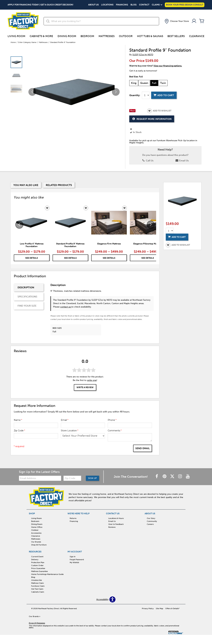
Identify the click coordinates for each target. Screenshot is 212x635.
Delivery (34, 559)
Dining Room (67, 36)
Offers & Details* (172, 608)
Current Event (37, 556)
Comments (115, 430)
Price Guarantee (38, 568)
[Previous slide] (19, 224)
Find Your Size (27, 305)
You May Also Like (25, 185)
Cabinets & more (41, 36)
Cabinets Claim (37, 592)
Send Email (142, 448)
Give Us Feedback (116, 524)
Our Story (151, 518)
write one (92, 380)
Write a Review (85, 387)
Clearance (196, 36)
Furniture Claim (38, 586)
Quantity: (134, 95)
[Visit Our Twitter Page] (172, 476)
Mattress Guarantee (39, 571)
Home (13, 42)
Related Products (59, 185)
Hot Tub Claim (37, 589)
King (133, 82)
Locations (107, 5)
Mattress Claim (37, 583)
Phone (112, 420)
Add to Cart (165, 95)
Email (64, 420)
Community (152, 521)
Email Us (184, 160)
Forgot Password (77, 559)
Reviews (111, 527)
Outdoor (126, 36)
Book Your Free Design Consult (184, 4)
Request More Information (154, 119)
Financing (122, 5)
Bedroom (87, 36)
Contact (144, 5)
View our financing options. (167, 65)
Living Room (16, 36)
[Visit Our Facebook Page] (157, 476)
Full (154, 82)
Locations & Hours (116, 518)
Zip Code (19, 430)
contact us (65, 306)
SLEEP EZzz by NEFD (142, 54)
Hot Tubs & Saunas (150, 36)
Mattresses (107, 36)
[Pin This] (132, 111)
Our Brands (36, 542)
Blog (134, 5)
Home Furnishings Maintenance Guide (47, 574)
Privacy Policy (148, 608)
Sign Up (92, 478)
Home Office (36, 527)
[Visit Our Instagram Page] (180, 476)
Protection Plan (37, 562)
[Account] (194, 21)
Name (18, 420)
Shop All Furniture (39, 545)
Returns (73, 518)
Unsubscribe (36, 580)
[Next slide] (151, 224)
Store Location (69, 430)
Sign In (72, 556)
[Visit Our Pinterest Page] (165, 476)
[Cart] (201, 21)
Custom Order (37, 565)
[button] (176, 21)
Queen (144, 82)
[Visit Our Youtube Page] (187, 476)
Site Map (159, 608)
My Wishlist (74, 562)
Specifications (27, 296)
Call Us (149, 160)
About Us (93, 5)
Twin (163, 82)
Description (26, 287)
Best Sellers (176, 36)
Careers (150, 524)
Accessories (36, 533)
